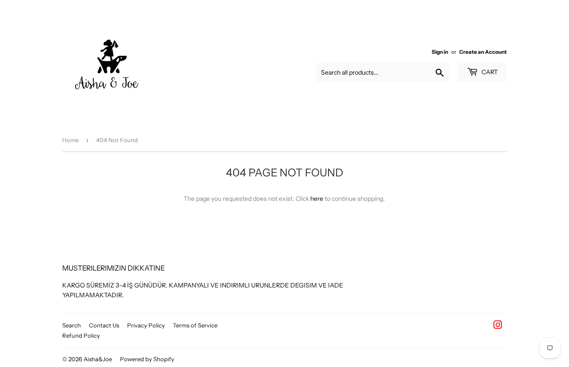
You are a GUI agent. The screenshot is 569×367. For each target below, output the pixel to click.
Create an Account (483, 51)
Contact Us (104, 325)
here (316, 199)
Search (71, 325)
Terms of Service (195, 325)
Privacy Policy (146, 325)
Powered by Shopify (147, 359)
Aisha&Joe (98, 359)
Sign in (440, 51)
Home (70, 140)
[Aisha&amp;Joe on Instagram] (497, 326)
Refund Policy (81, 335)
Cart (489, 72)
